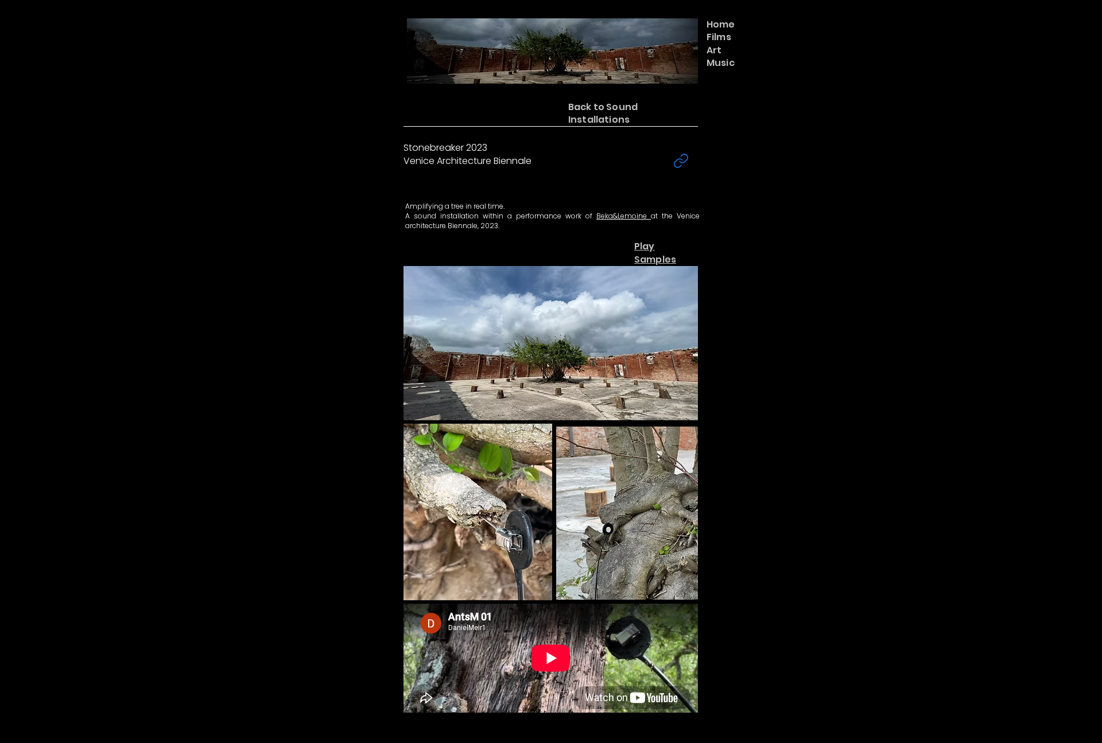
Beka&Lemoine (623, 216)
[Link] (681, 161)
